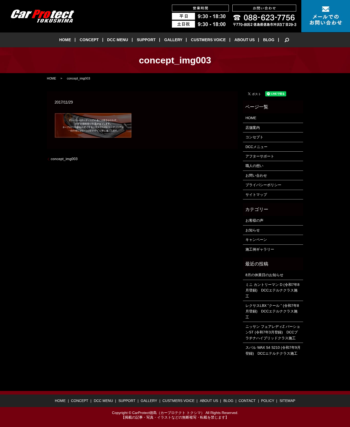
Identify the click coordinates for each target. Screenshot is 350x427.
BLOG (268, 40)
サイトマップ (256, 195)
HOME (65, 40)
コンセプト (254, 137)
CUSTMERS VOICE (208, 40)
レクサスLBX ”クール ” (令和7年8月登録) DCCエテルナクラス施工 (272, 311)
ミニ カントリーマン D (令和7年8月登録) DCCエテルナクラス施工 (272, 290)
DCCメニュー (256, 147)
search (287, 40)
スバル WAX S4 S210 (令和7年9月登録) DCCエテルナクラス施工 (273, 350)
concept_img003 (64, 159)
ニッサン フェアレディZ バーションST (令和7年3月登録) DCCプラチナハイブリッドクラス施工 (272, 332)
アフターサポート (259, 156)
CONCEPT (89, 40)
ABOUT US (244, 40)
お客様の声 (254, 220)
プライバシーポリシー (263, 185)
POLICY (267, 401)
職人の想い (254, 166)
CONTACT (247, 401)
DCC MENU (117, 40)
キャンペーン (256, 240)
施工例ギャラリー (259, 249)
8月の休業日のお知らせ (264, 275)
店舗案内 (252, 128)
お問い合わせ (256, 175)
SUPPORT (146, 40)
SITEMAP (287, 401)
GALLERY (173, 40)
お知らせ (252, 230)
